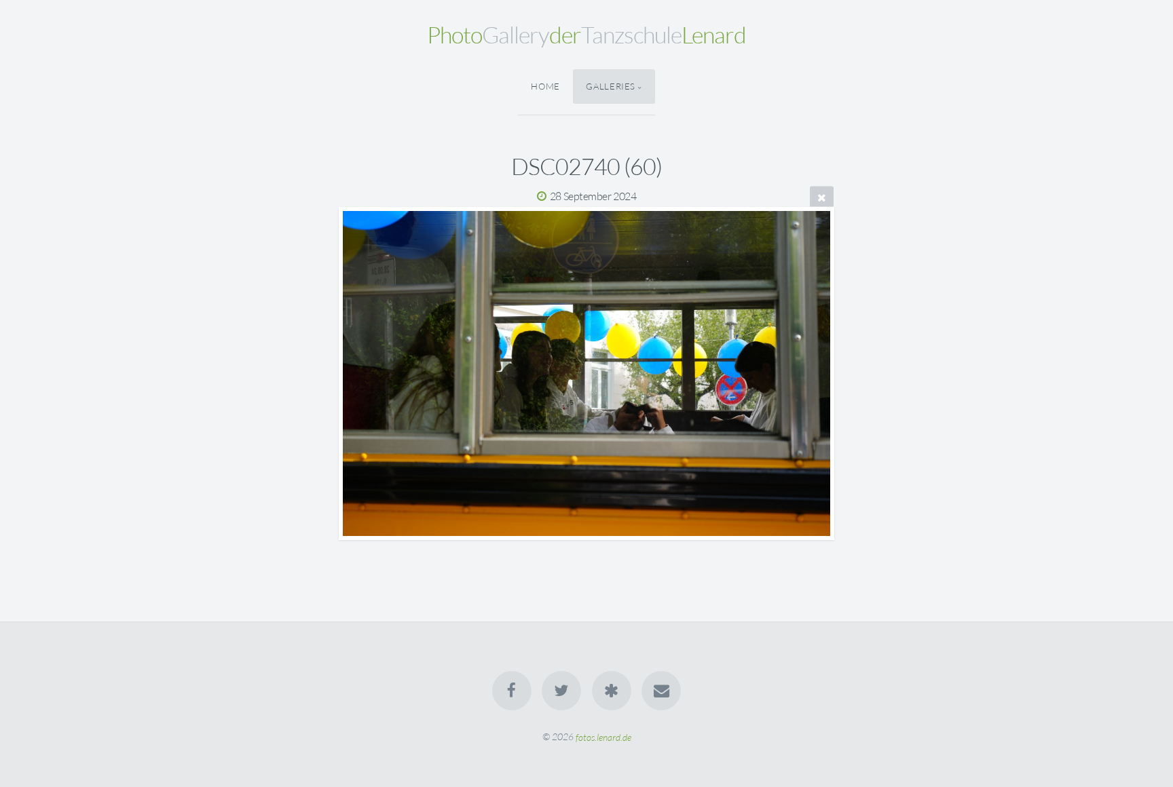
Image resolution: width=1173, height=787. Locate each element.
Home (545, 86)
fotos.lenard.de (603, 736)
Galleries (610, 86)
